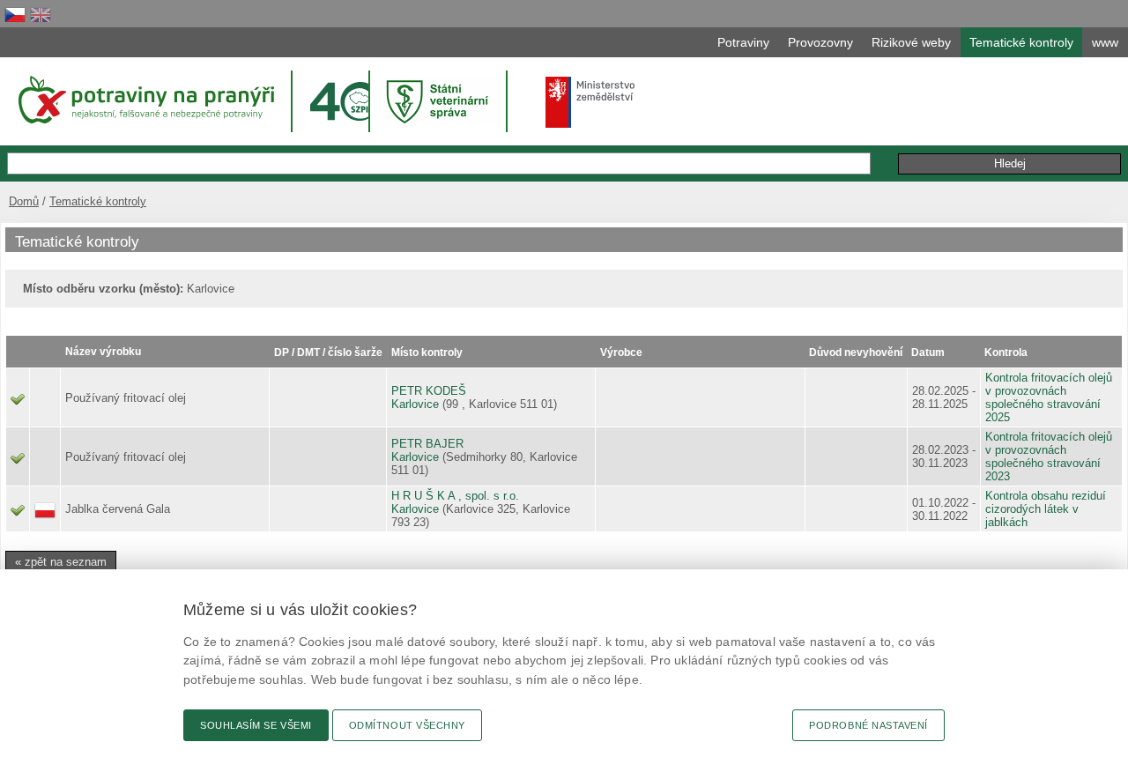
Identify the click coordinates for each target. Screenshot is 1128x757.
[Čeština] (15, 14)
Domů (24, 201)
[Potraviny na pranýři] (145, 99)
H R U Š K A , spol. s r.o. (455, 495)
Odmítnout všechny (407, 725)
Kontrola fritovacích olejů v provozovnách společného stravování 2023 (1048, 456)
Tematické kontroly (97, 201)
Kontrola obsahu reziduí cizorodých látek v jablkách (1045, 509)
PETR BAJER (427, 443)
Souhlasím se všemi (256, 725)
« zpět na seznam (61, 561)
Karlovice (415, 404)
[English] (40, 14)
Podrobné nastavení (868, 725)
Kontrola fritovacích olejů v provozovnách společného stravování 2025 (1048, 397)
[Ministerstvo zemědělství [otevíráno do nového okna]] (590, 102)
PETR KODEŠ (428, 390)
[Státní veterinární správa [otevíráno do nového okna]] (440, 101)
